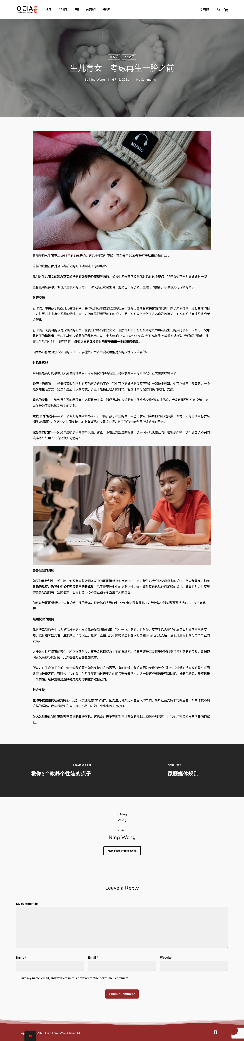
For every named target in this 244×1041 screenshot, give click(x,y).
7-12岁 (129, 57)
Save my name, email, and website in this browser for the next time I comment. (75, 978)
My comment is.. (28, 903)
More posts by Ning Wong (122, 850)
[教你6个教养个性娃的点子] (61, 770)
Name (21, 957)
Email (93, 957)
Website (165, 957)
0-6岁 (114, 57)
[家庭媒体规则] (183, 770)
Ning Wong (97, 80)
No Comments (146, 80)
